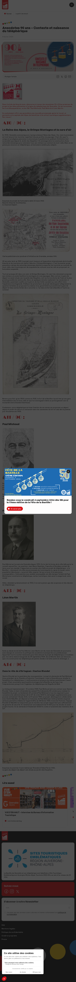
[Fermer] (68, 471)
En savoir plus (16, 509)
